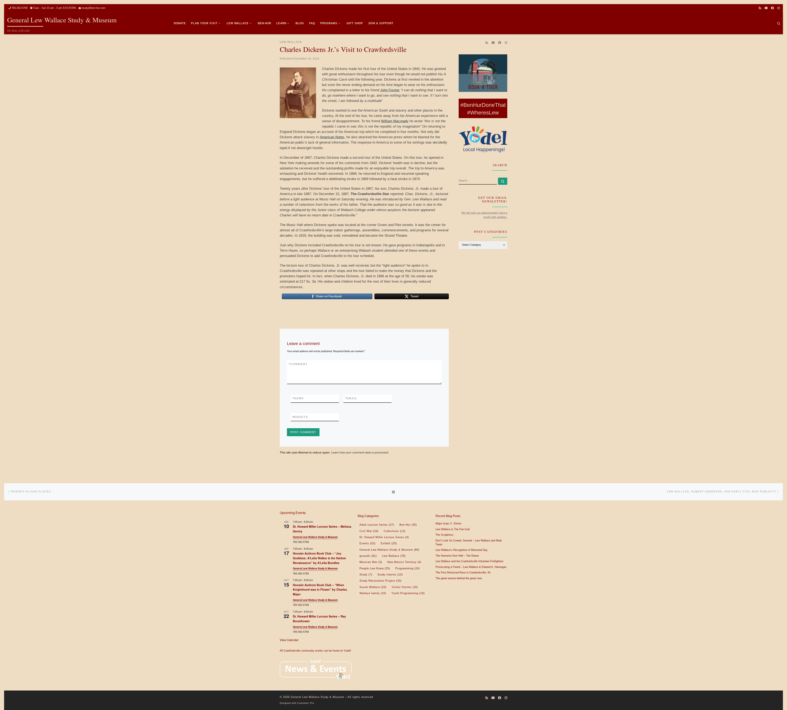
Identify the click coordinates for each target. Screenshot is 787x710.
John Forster (390, 90)
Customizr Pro (305, 703)
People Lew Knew (374, 568)
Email (351, 398)
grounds (368, 556)
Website (300, 417)
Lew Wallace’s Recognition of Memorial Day (462, 550)
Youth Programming (408, 593)
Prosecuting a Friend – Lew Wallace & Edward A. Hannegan (471, 567)
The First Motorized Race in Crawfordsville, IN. (463, 572)
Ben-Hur (408, 524)
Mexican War (370, 562)
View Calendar (289, 640)
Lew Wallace (394, 556)
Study (365, 574)
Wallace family (372, 593)
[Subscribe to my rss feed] (760, 8)
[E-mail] (766, 8)
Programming (407, 568)
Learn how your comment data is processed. (360, 452)
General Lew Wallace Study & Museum (315, 537)
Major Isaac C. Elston (448, 523)
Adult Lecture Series (376, 524)
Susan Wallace (372, 587)
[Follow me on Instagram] (778, 8)
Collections (394, 531)
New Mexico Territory (404, 562)
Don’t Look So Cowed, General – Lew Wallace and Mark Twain (469, 542)
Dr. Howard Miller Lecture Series (384, 537)
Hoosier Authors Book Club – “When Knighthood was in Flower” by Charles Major (320, 589)
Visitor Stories (405, 587)
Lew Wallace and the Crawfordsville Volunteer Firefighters (470, 561)
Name (298, 398)
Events (367, 543)
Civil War (368, 531)
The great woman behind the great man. (459, 578)
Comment (298, 364)
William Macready (394, 121)
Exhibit (389, 543)
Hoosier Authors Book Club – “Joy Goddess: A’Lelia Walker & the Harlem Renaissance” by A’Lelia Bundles (319, 558)
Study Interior (390, 574)
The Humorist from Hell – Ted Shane (457, 555)
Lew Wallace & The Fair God (453, 529)
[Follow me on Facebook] (772, 8)
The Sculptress (445, 534)
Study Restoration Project (380, 580)
